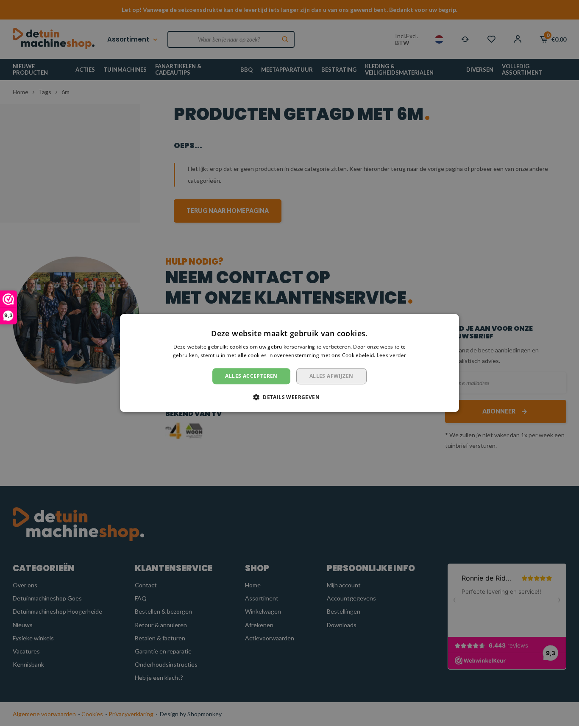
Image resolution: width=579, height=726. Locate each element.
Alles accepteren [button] (251, 376)
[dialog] (289, 363)
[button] (289, 397)
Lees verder (391, 355)
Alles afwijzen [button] (331, 376)
